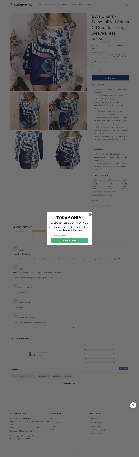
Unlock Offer (69, 240)
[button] (133, 405)
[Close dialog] (90, 214)
